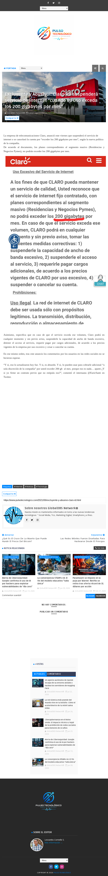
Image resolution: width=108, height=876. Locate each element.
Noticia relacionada (14, 548)
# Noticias (29, 486)
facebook (100, 596)
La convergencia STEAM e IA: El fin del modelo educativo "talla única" (53, 581)
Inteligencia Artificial (49, 557)
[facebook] (48, 3)
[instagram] (59, 3)
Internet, (44, 113)
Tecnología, (61, 113)
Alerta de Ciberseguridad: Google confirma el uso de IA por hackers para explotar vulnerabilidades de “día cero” (17, 582)
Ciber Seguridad (11, 557)
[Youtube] (45, 865)
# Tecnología (41, 486)
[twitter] (53, 3)
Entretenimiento (82, 557)
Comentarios (54, 674)
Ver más (100, 548)
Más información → (54, 842)
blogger (90, 596)
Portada (11, 68)
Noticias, (51, 113)
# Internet (18, 486)
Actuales (39, 674)
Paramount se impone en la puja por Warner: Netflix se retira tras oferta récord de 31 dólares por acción (88, 582)
